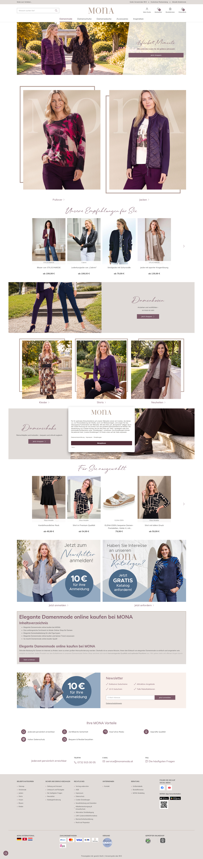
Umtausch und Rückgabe (55, 790)
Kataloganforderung (54, 800)
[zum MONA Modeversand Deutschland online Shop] (19, 839)
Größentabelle (137, 786)
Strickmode (22, 790)
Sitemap (21, 786)
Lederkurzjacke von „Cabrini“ (84, 267)
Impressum (79, 793)
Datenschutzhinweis (114, 703)
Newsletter (51, 796)
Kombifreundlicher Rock (48, 525)
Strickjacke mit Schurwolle (119, 267)
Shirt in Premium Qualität (84, 525)
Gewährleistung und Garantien (86, 803)
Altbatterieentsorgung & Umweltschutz (84, 808)
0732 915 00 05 (86, 762)
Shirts (21, 796)
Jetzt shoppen (156, 55)
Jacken (21, 793)
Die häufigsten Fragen (162, 761)
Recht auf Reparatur (83, 822)
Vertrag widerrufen (82, 786)
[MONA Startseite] (101, 10)
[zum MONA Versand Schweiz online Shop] (25, 839)
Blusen (21, 803)
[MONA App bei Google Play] (175, 798)
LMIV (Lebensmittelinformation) (86, 816)
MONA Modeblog (138, 793)
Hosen (21, 800)
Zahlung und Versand (54, 786)
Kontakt (107, 786)
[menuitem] (66, 19)
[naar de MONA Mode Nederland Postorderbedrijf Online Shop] (30, 839)
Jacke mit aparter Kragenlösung (154, 267)
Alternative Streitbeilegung (85, 812)
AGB (77, 790)
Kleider (21, 806)
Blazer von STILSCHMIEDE (49, 267)
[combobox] (38, 10)
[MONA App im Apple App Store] (164, 798)
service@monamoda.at (119, 761)
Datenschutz (80, 796)
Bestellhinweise (138, 790)
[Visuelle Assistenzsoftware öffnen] (161, 840)
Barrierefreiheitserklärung (84, 819)
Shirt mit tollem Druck (154, 525)
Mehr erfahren (29, 660)
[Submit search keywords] (56, 10)
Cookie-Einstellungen (83, 800)
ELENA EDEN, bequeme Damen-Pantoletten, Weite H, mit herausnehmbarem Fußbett (119, 527)
